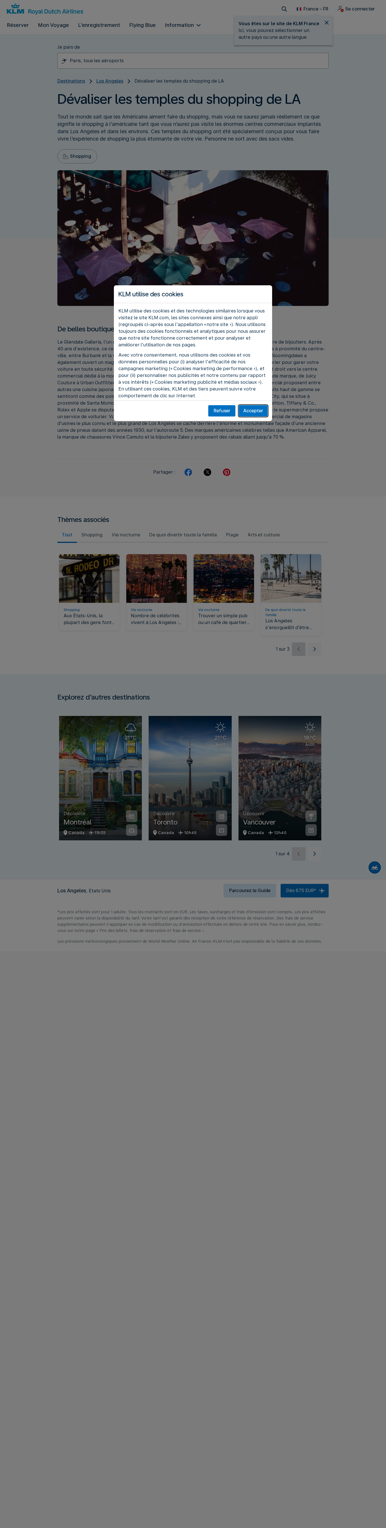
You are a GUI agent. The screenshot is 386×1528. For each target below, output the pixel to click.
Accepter (253, 410)
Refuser (222, 410)
